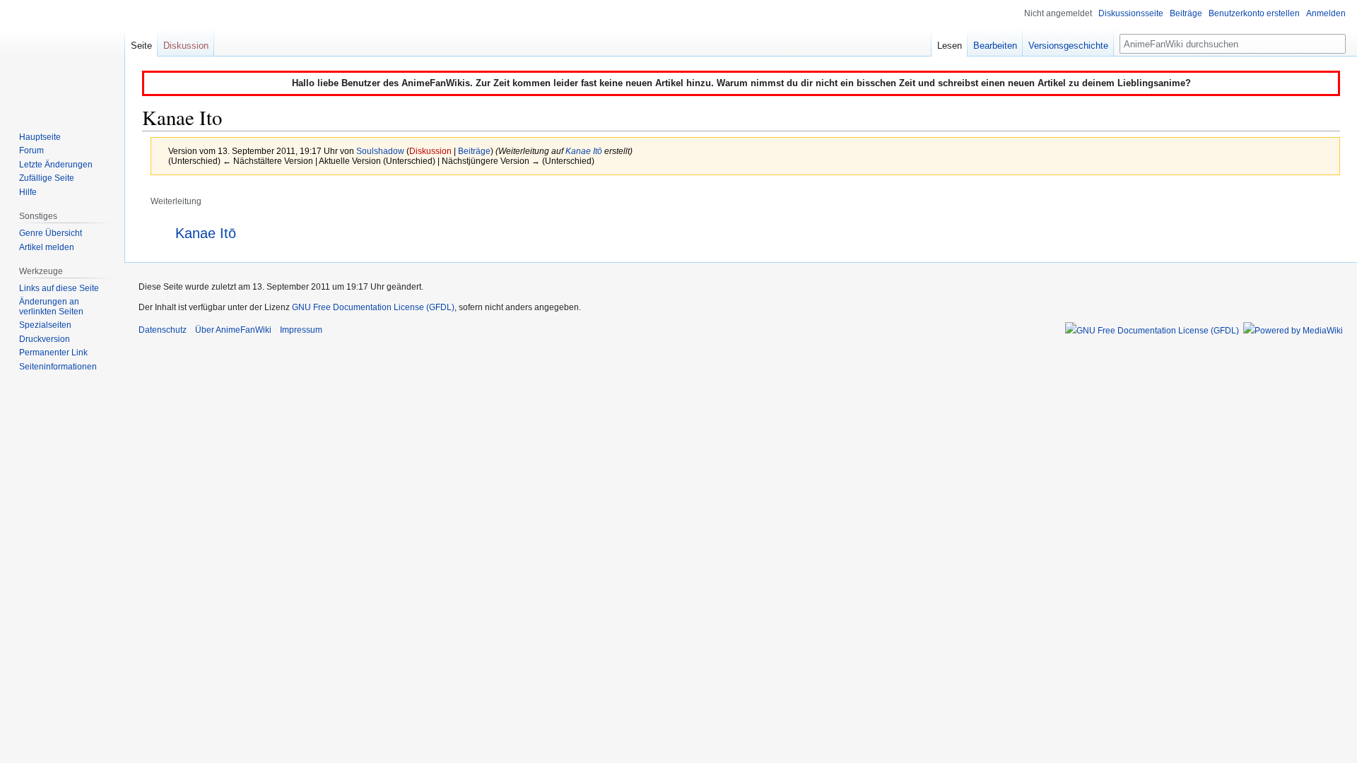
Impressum (301, 330)
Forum (31, 150)
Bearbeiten (995, 45)
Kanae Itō (583, 150)
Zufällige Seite (46, 178)
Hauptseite (40, 137)
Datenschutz (163, 330)
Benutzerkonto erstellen (1254, 13)
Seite (141, 45)
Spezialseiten (45, 325)
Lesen (949, 45)
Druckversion (44, 339)
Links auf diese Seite (59, 288)
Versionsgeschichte (1068, 45)
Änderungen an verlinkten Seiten (51, 307)
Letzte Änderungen (56, 165)
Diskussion (430, 150)
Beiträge (474, 150)
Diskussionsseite (1130, 13)
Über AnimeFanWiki (233, 330)
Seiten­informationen (58, 367)
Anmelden (1326, 13)
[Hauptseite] (62, 56)
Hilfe (28, 192)
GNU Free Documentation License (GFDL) (373, 307)
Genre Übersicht (50, 233)
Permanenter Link (53, 352)
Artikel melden (46, 247)
